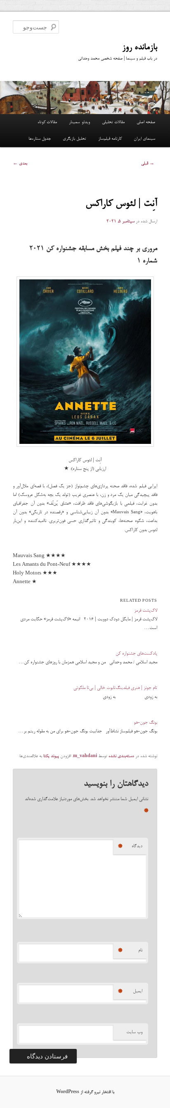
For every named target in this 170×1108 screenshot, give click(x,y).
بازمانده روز (139, 47)
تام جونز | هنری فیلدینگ (136, 688)
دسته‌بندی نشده (121, 756)
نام (130, 950)
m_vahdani (85, 756)
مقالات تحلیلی (113, 122)
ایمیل (130, 991)
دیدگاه (130, 846)
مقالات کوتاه (47, 122)
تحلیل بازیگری (74, 138)
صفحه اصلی (146, 122)
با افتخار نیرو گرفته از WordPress (85, 1092)
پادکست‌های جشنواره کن (136, 653)
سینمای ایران (144, 138)
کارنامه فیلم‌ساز (110, 138)
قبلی (147, 163)
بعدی (20, 163)
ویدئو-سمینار (79, 122)
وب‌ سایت (134, 1032)
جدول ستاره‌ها (39, 138)
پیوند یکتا (51, 756)
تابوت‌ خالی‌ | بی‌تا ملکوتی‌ (94, 688)
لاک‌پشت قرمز (145, 610)
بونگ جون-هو (145, 722)
